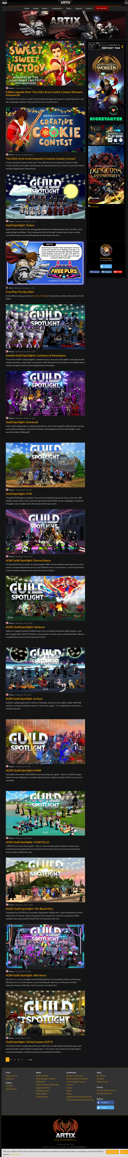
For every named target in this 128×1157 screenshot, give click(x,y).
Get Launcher (102, 8)
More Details (112, 1152)
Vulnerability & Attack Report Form (79, 1097)
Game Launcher (11, 1089)
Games (36, 8)
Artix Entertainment (78, 1147)
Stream (69, 1094)
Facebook (96, 272)
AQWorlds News (42, 1076)
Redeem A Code (102, 1082)
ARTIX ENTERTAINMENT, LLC (65, 1140)
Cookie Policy (15, 1154)
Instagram (107, 272)
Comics (69, 1088)
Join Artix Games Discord (75, 1082)
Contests (69, 1085)
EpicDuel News (41, 1094)
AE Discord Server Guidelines (77, 1079)
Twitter (108, 266)
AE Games (9, 1086)
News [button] (44, 8)
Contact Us (10, 1079)
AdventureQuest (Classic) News (47, 1085)
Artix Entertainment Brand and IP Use (80, 1100)
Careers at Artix (12, 1076)
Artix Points (101, 1076)
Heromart (100, 1079)
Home (26, 8)
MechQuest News (42, 1091)
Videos (68, 1091)
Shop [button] (68, 8)
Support (78, 8)
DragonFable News (43, 1088)
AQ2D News (40, 1082)
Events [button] (89, 8)
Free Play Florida (39, 296)
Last (30, 1059)
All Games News (42, 1097)
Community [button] (57, 8)
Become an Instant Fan (74, 1076)
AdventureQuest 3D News (45, 1079)
